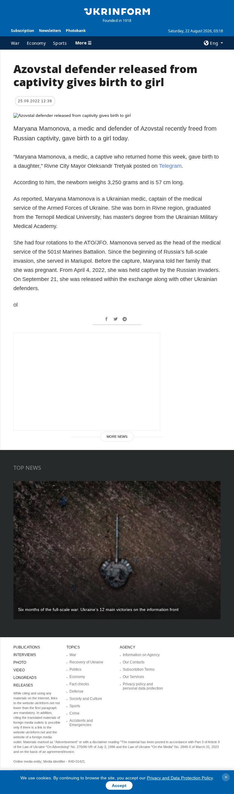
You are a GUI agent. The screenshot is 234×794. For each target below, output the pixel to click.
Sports (60, 43)
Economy (36, 43)
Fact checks (79, 684)
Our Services (133, 677)
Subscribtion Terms (138, 669)
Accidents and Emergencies (81, 722)
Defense (76, 691)
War (15, 43)
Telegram (170, 166)
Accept (119, 785)
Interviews (24, 655)
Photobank (76, 30)
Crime (74, 713)
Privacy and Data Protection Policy (180, 777)
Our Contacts (133, 662)
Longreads (25, 678)
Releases (23, 685)
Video (19, 670)
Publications (26, 647)
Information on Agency (141, 655)
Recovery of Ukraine (86, 662)
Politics (75, 669)
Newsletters (50, 30)
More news (117, 436)
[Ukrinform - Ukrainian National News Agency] (117, 11)
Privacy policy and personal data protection (143, 686)
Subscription (22, 30)
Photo (19, 662)
